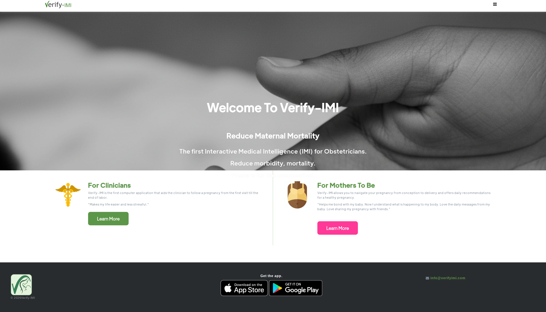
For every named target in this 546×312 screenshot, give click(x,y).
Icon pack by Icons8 (445, 282)
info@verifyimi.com (447, 278)
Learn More (108, 218)
